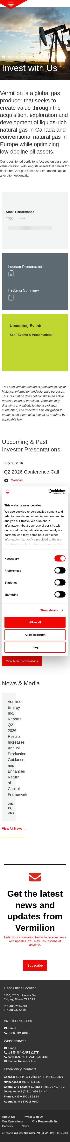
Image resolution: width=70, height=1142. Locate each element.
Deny (35, 647)
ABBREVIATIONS (46, 1133)
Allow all (35, 622)
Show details (49, 610)
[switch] (60, 570)
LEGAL (19, 1133)
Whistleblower (15, 1041)
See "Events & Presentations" (32, 334)
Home (10, 56)
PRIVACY (30, 1133)
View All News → (14, 828)
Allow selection (35, 634)
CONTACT (62, 1133)
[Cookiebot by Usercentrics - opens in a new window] (49, 491)
